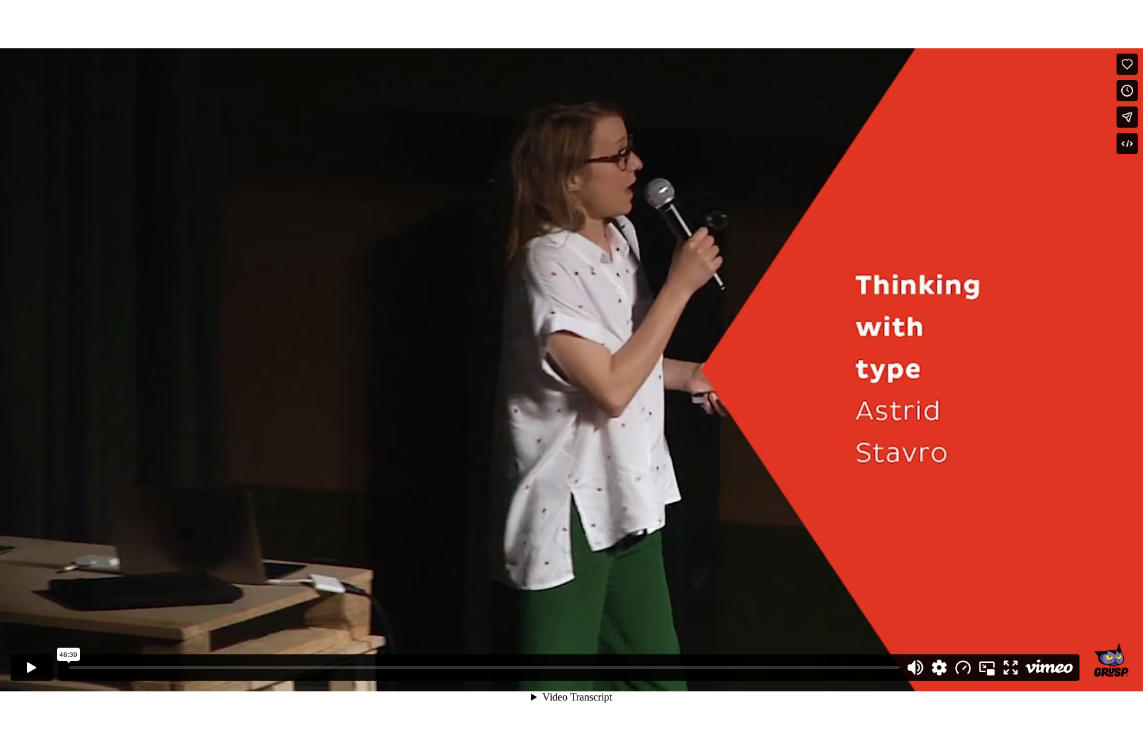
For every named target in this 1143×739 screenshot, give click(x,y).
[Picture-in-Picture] (986, 667)
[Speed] (963, 667)
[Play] (32, 667)
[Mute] (915, 667)
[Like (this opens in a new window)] (1127, 64)
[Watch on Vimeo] (1049, 667)
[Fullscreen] (1010, 667)
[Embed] (1127, 143)
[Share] (1127, 117)
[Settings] (939, 667)
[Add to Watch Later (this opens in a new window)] (1127, 90)
